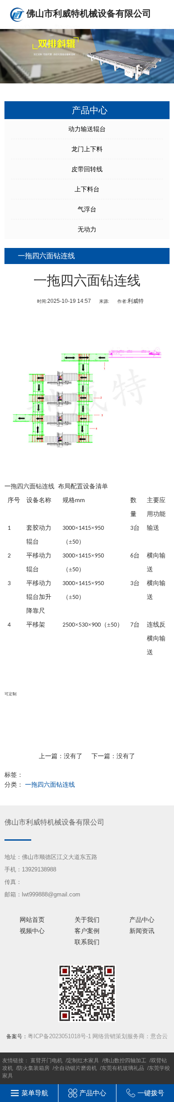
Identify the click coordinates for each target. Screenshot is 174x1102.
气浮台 (87, 209)
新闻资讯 (141, 930)
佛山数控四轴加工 (125, 1060)
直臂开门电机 (46, 1060)
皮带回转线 (87, 169)
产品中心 (141, 919)
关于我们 (87, 919)
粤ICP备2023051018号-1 (59, 1036)
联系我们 (87, 941)
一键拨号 (150, 1093)
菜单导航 (34, 1093)
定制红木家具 (83, 1060)
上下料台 (87, 189)
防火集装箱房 (33, 1068)
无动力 (87, 229)
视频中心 (32, 930)
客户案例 (87, 930)
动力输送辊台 (87, 129)
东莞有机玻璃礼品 (122, 1068)
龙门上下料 (87, 149)
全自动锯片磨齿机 (75, 1068)
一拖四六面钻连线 (50, 784)
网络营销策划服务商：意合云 (130, 1036)
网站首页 (32, 919)
